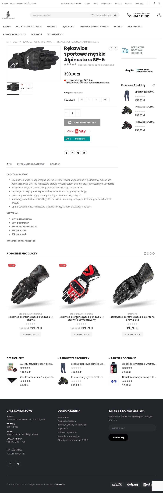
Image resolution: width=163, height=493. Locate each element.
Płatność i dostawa (67, 420)
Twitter (72, 152)
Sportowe (78, 92)
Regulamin (63, 428)
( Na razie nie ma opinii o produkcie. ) (96, 64)
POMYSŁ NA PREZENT (13, 34)
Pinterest (78, 152)
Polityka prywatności (68, 432)
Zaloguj (139, 3)
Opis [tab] (9, 164)
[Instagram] (159, 3)
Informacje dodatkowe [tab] (30, 164)
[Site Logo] (15, 15)
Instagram (17, 464)
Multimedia (134, 26)
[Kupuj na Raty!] (77, 138)
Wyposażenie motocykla (93, 26)
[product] (132, 286)
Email (84, 152)
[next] (116, 48)
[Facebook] (154, 3)
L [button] (89, 99)
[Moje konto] (158, 15)
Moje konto (106, 3)
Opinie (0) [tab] (55, 164)
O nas (87, 3)
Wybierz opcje (31, 334)
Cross (117, 26)
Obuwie (51, 26)
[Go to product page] (126, 95)
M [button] (82, 99)
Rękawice (67, 26)
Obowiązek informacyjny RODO (73, 440)
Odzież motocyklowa (27, 26)
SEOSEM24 (60, 484)
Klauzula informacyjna (68, 436)
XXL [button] (105, 99)
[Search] (115, 15)
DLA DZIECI (36, 34)
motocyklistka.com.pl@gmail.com (22, 434)
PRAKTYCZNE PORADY (71, 3)
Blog (96, 3)
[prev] (111, 48)
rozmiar (69, 99)
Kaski (6, 26)
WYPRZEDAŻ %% (55, 34)
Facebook (66, 152)
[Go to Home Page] (8, 42)
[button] (7, 63)
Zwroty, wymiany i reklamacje (72, 424)
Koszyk (118, 3)
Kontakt (128, 3)
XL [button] (97, 99)
